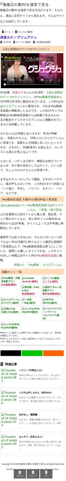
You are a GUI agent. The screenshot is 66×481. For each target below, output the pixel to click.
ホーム (7, 32)
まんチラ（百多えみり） (31, 436)
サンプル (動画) (25, 32)
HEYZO (54, 209)
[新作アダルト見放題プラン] (52, 288)
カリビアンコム (13, 106)
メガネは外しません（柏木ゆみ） (36, 392)
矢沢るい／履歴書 (28, 414)
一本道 (42, 209)
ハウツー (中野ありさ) (30, 370)
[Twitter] (11, 353)
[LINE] (32, 353)
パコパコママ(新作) (51, 317)
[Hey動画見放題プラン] (13, 205)
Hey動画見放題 (43, 42)
